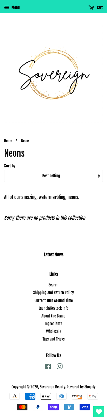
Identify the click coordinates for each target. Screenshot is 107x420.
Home (8, 141)
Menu (15, 7)
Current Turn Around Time (54, 300)
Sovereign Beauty (52, 386)
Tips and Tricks (54, 339)
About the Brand (53, 316)
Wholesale (53, 331)
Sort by (10, 165)
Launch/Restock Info (53, 308)
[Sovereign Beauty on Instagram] (60, 367)
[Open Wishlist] (98, 411)
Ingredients (53, 323)
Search (53, 285)
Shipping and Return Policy (53, 292)
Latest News (53, 254)
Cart (99, 7)
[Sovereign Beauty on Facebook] (48, 367)
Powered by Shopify (81, 386)
